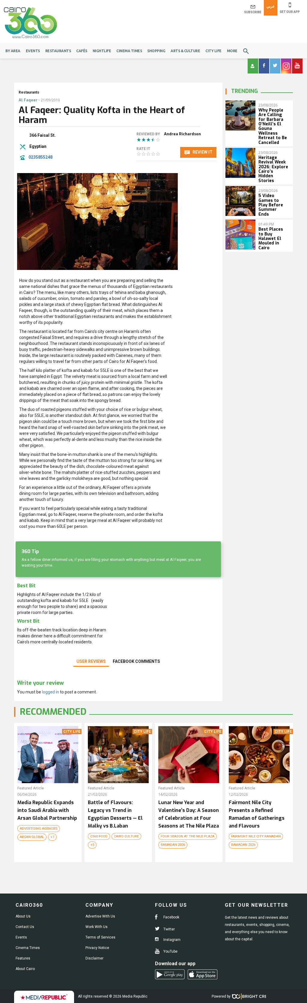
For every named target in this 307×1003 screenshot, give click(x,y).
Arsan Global (32, 837)
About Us (23, 916)
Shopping (156, 51)
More (232, 51)
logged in (50, 692)
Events (33, 51)
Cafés (81, 51)
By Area (12, 51)
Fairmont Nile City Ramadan (256, 836)
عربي (271, 6)
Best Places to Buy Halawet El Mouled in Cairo (270, 238)
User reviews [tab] (91, 661)
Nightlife (102, 51)
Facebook (170, 917)
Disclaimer (94, 958)
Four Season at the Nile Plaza (187, 836)
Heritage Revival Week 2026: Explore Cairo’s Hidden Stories (273, 169)
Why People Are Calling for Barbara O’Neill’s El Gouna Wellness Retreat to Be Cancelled (272, 126)
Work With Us (96, 927)
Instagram (171, 940)
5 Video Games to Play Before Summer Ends (270, 205)
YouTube (169, 951)
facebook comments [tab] (136, 661)
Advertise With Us (100, 916)
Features (23, 958)
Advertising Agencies (39, 829)
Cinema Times (129, 51)
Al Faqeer (28, 100)
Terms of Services (100, 937)
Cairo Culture (126, 836)
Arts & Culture (185, 51)
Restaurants (58, 51)
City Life (213, 51)
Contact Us (25, 927)
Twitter (168, 929)
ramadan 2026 (173, 845)
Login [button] (253, 65)
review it (202, 152)
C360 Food (99, 836)
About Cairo (25, 969)
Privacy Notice (97, 948)
